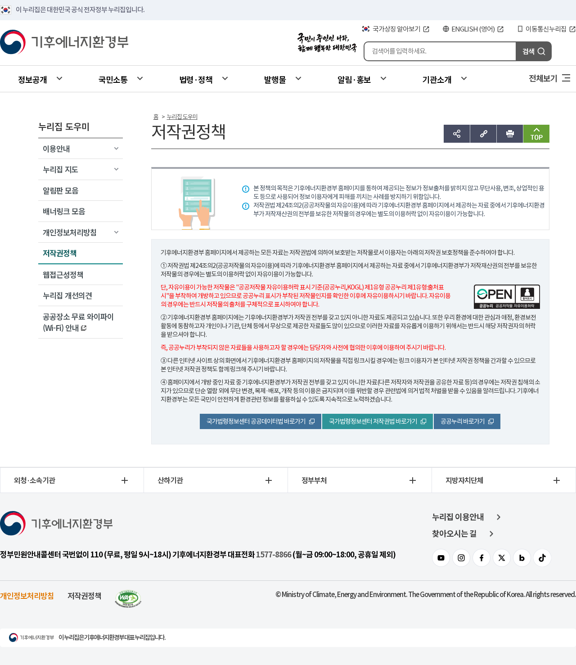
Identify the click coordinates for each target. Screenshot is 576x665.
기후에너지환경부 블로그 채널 (522, 558)
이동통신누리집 (546, 29)
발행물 (275, 79)
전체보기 (543, 78)
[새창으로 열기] (128, 595)
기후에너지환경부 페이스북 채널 (481, 558)
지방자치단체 (464, 480)
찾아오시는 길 (454, 534)
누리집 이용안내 (458, 517)
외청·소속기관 (34, 480)
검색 (528, 51)
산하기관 (170, 480)
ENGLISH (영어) (473, 29)
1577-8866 (273, 555)
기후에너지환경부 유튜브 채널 (441, 558)
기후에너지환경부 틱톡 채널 (542, 558)
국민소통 (113, 79)
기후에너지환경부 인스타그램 (461, 558)
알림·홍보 (354, 79)
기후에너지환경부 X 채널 (502, 558)
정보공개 (32, 79)
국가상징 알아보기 (396, 29)
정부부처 (314, 480)
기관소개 (437, 79)
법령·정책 (195, 79)
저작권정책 (84, 595)
